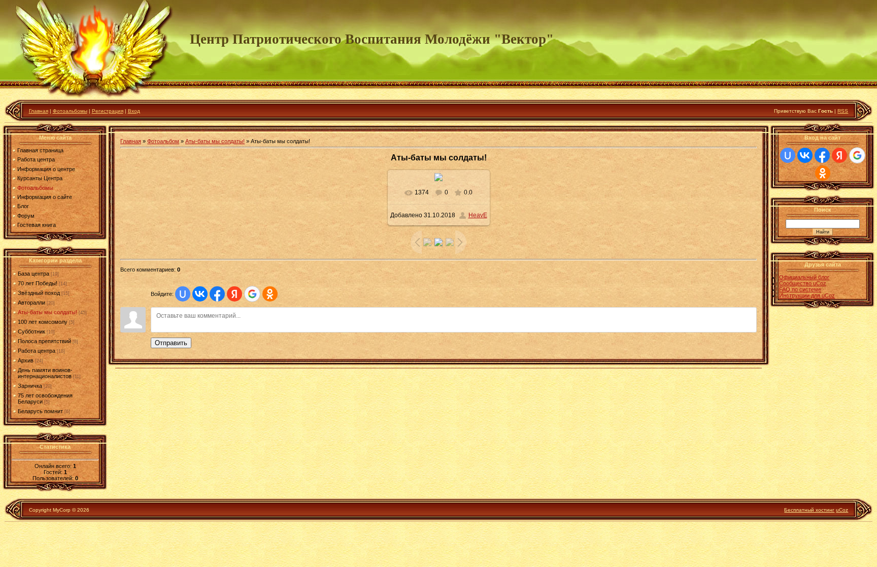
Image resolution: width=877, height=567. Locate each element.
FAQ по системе (800, 289)
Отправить (171, 343)
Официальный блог (804, 277)
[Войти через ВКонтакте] (200, 294)
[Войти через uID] (182, 294)
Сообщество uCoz (802, 283)
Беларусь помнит (40, 411)
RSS (842, 111)
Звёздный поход (39, 293)
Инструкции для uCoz (807, 295)
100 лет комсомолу (43, 322)
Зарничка (30, 386)
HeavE (477, 215)
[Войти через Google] (252, 294)
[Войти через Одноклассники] (270, 294)
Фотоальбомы (70, 111)
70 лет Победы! (37, 283)
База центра (33, 274)
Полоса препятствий (44, 341)
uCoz (842, 510)
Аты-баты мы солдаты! (47, 312)
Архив (25, 360)
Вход (134, 111)
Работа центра (36, 351)
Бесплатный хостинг (809, 510)
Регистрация (107, 111)
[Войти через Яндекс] (234, 294)
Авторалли (31, 302)
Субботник (31, 331)
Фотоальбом (163, 141)
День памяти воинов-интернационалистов (45, 373)
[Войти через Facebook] (217, 294)
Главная (38, 111)
